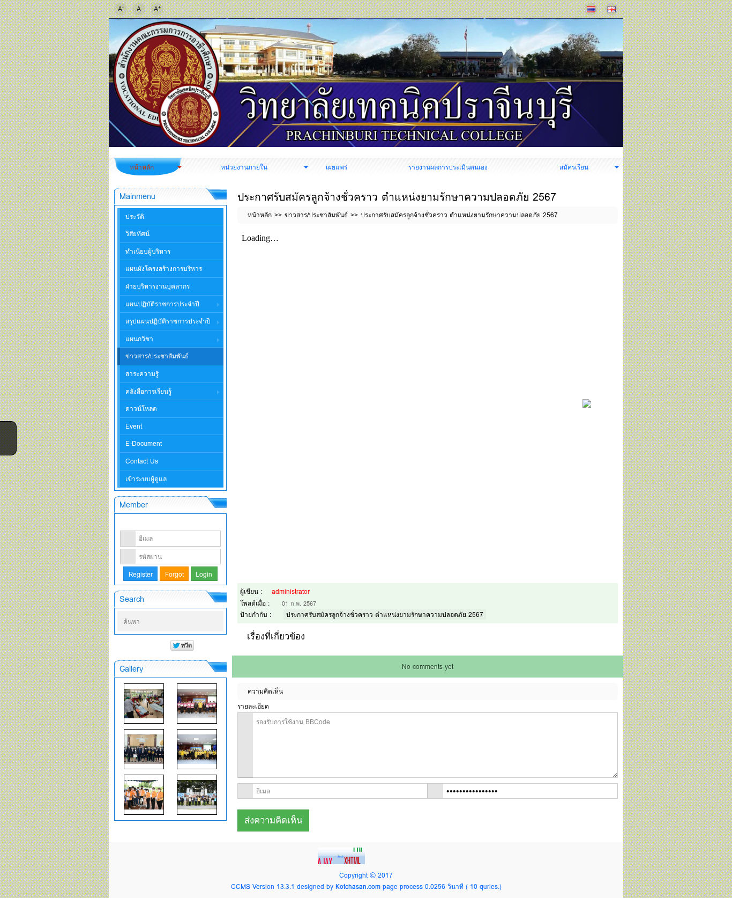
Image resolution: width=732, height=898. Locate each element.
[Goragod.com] (342, 855)
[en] (611, 9)
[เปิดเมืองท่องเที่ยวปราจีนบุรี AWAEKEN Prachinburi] (197, 795)
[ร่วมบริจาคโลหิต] (144, 703)
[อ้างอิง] (613, 237)
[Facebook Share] (7, 428)
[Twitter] (7, 442)
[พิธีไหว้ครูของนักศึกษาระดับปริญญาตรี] (144, 749)
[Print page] (597, 237)
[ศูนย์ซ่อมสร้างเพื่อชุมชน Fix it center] (144, 795)
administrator (291, 591)
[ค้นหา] (216, 621)
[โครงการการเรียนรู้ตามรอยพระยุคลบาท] (197, 703)
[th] (591, 9)
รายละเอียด (253, 706)
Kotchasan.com (357, 886)
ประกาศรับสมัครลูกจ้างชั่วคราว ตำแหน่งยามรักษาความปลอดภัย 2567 (384, 614)
